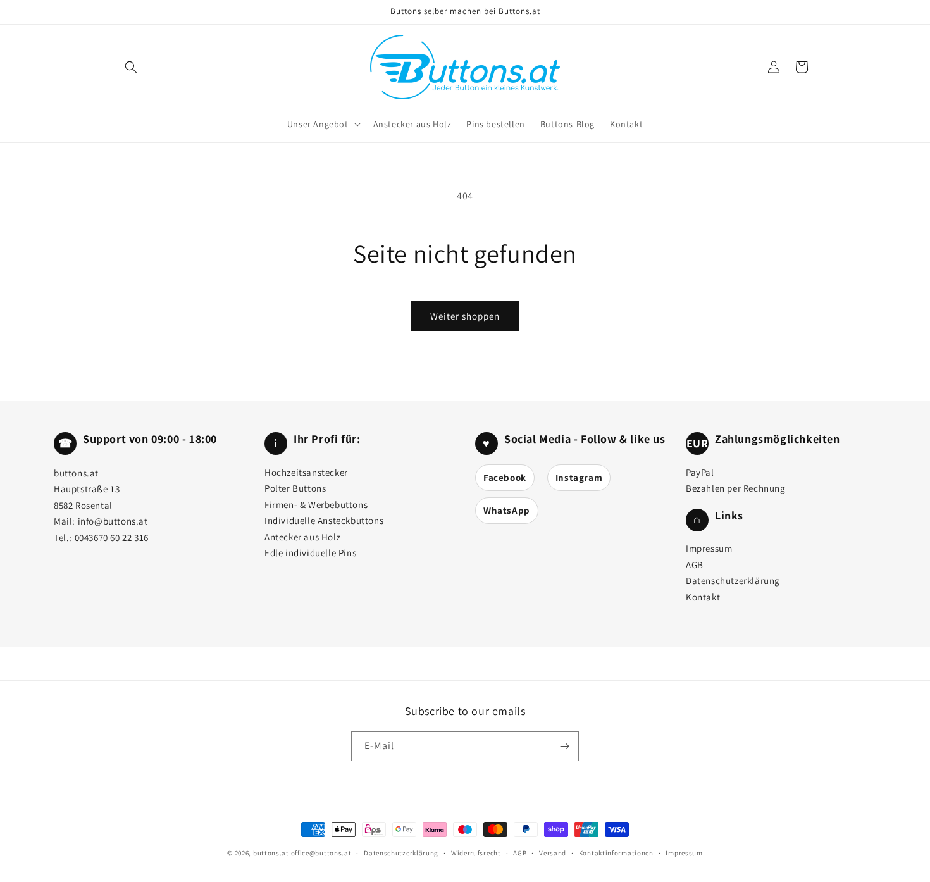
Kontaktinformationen (616, 852)
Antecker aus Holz (302, 537)
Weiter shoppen (465, 316)
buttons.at (271, 852)
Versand (552, 852)
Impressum (709, 548)
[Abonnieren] (564, 746)
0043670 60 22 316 (112, 537)
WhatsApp (506, 510)
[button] (131, 67)
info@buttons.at (113, 521)
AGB (695, 565)
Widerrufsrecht (476, 852)
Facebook (504, 477)
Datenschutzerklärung (733, 581)
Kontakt (703, 597)
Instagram (578, 477)
